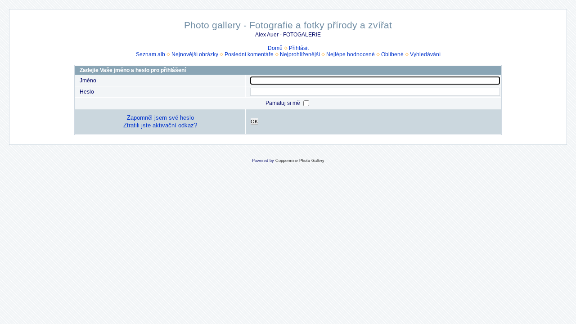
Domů (275, 48)
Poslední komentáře (249, 54)
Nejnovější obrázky (194, 54)
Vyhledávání (425, 54)
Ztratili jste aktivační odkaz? (160, 125)
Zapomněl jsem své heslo (160, 117)
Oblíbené (392, 54)
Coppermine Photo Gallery (299, 160)
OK (254, 121)
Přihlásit (299, 48)
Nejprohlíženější (300, 54)
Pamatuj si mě (284, 103)
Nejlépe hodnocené (350, 54)
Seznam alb (150, 54)
